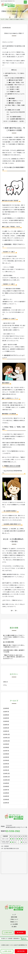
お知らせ (5, 682)
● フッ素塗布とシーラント (15, 100)
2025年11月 (6, 737)
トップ (2, 19)
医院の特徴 (14, 917)
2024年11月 (6, 777)
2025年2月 (6, 767)
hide (15, 70)
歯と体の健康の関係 (8, 642)
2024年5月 (6, 796)
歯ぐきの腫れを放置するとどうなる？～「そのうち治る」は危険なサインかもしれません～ (14, 637)
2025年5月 (6, 757)
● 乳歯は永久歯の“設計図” (15, 80)
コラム (6, 19)
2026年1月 (6, 731)
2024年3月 (6, 803)
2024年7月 (6, 790)
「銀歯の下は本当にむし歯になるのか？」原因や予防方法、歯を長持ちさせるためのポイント (14, 656)
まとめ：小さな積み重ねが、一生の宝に (13, 121)
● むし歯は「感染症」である (15, 82)
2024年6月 (6, 793)
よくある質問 (14, 924)
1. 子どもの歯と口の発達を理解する (14, 78)
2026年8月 (6, 708)
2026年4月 (6, 721)
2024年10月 (6, 780)
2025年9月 (6, 744)
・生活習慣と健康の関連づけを (16, 119)
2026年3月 (6, 724)
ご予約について (14, 919)
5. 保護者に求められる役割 (12, 110)
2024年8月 (6, 786)
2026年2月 (6, 728)
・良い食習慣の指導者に (14, 116)
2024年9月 (6, 783)
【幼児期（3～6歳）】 (13, 89)
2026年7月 (6, 711)
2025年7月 (6, 751)
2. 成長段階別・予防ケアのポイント (14, 84)
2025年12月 (6, 734)
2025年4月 (6, 760)
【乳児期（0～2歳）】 (13, 87)
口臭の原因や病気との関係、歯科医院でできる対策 (14, 651)
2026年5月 (6, 718)
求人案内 (14, 926)
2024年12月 (6, 773)
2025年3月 (6, 764)
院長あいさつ (14, 922)
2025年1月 (6, 770)
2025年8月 (6, 747)
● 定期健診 (11, 98)
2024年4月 (6, 799)
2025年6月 (6, 754)
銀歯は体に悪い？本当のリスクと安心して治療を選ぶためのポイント (14, 646)
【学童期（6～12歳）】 (13, 91)
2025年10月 (6, 741)
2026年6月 (6, 715)
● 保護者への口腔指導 (14, 103)
